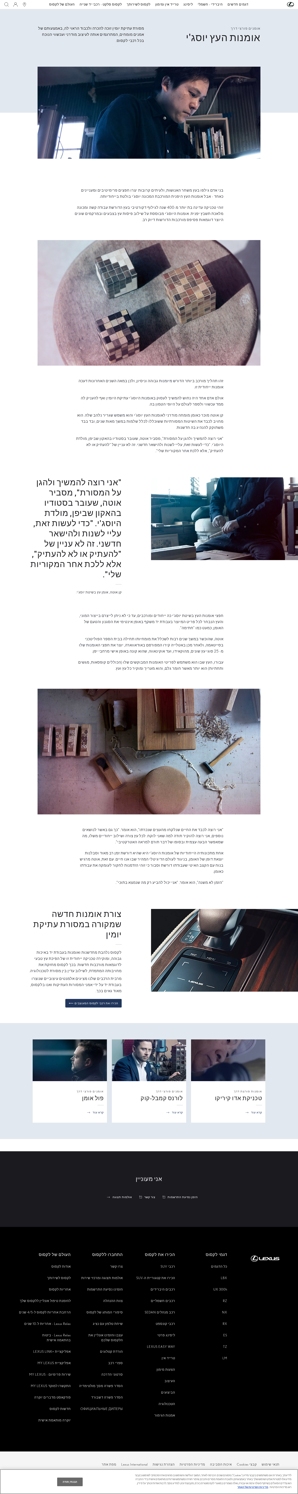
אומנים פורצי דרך (169, 1091)
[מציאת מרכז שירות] (24, 4)
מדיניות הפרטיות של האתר (252, 1487)
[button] (282, 4)
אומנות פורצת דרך (248, 1091)
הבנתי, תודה (70, 1481)
